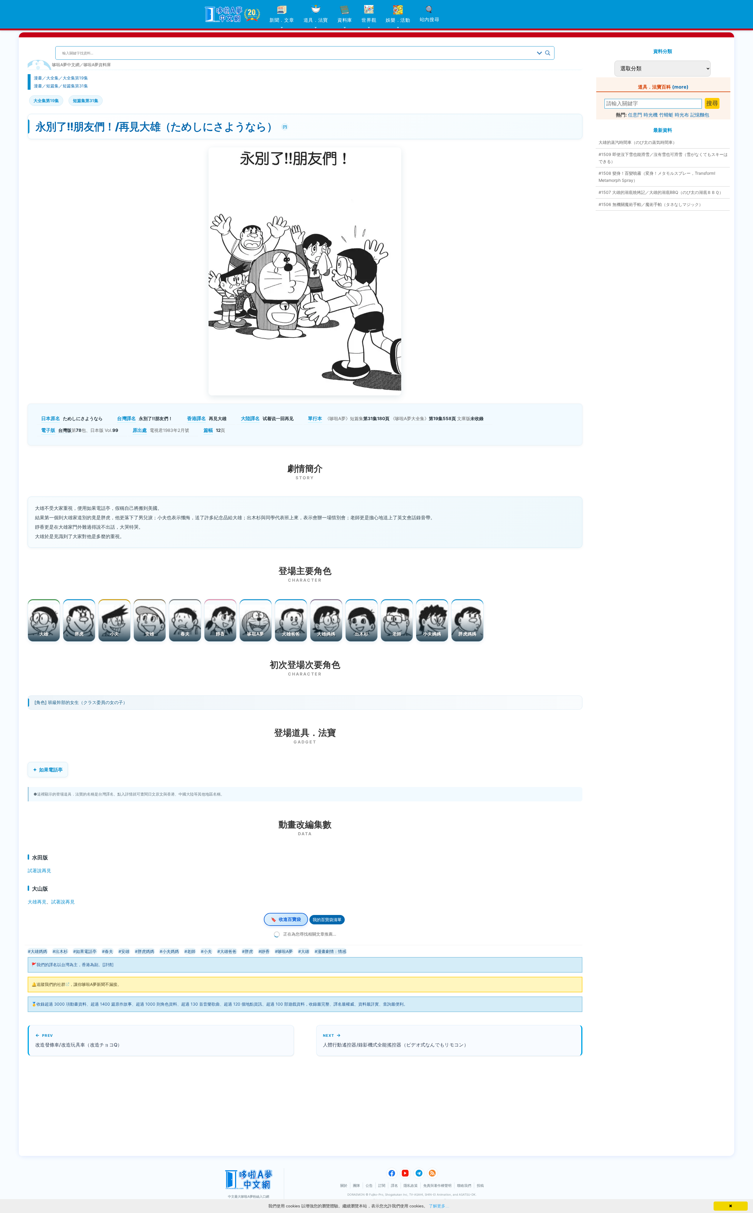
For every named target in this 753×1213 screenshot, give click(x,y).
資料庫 (344, 20)
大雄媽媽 (326, 634)
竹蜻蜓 (666, 115)
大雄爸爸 (291, 634)
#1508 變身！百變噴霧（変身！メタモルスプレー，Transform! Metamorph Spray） (657, 177)
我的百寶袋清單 (327, 919)
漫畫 (38, 77)
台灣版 (64, 430)
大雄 (44, 634)
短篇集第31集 (75, 85)
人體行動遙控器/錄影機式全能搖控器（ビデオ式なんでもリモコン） (396, 1045)
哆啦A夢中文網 (65, 64)
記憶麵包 (699, 115)
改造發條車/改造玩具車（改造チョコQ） (78, 1045)
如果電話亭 (51, 770)
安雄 (149, 634)
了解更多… (439, 1206)
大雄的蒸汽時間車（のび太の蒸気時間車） (638, 142)
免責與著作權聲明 (437, 1185)
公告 (369, 1185)
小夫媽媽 (432, 634)
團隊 (356, 1185)
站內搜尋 (429, 19)
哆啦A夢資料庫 (97, 64)
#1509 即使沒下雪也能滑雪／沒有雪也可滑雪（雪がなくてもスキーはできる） (663, 158)
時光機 (651, 115)
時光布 (682, 115)
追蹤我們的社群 (50, 984)
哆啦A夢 (255, 634)
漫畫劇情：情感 (331, 951)
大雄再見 (37, 902)
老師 (397, 634)
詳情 (108, 964)
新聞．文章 (281, 20)
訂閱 (381, 1185)
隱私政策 (411, 1185)
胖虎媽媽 (467, 634)
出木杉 (361, 634)
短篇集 (52, 85)
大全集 (52, 77)
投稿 (480, 1185)
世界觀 (368, 20)
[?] (284, 126)
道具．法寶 (316, 20)
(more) (680, 87)
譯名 (394, 1185)
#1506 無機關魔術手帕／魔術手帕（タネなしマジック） (651, 204)
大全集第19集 (75, 77)
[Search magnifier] (548, 53)
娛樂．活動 (398, 20)
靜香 (220, 634)
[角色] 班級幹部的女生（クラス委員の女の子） (80, 702)
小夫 (114, 634)
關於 (343, 1185)
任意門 (635, 115)
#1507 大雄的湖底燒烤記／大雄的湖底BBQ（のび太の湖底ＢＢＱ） (661, 192)
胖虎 (79, 634)
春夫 (185, 634)
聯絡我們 (464, 1185)
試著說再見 (39, 870)
